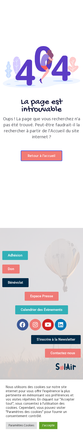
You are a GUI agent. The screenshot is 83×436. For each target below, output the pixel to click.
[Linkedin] (60, 324)
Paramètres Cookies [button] (21, 425)
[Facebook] (22, 324)
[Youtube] (48, 324)
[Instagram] (35, 324)
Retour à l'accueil (41, 156)
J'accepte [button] (48, 425)
